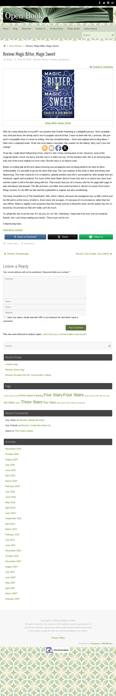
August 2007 (11, 566)
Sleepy (17, 403)
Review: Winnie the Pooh (32, 420)
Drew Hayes (27, 395)
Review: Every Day (14, 369)
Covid (17, 396)
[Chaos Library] (112, 3)
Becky (9, 59)
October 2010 (12, 556)
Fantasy (53, 59)
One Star (106, 396)
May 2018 (10, 502)
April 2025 (10, 475)
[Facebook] (100, 3)
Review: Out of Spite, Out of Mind (92, 253)
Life (97, 396)
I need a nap (11, 364)
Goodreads (63, 59)
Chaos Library (9, 396)
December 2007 (13, 561)
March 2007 (11, 593)
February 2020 (12, 486)
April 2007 (10, 588)
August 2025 (11, 459)
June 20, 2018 (24, 59)
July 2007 (10, 572)
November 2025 (13, 448)
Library (92, 396)
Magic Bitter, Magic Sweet (58, 123)
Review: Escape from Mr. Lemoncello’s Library (28, 375)
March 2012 (11, 529)
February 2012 (12, 534)
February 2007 (12, 599)
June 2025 (10, 470)
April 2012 (10, 524)
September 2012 (13, 518)
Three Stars (12, 243)
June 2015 (10, 513)
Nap (100, 396)
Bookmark (29, 243)
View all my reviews (13, 230)
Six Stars (9, 402)
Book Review (15, 46)
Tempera (95, 643)
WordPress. (107, 643)
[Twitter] (104, 3)
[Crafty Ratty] (108, 3)
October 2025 (12, 454)
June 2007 (10, 577)
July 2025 (10, 464)
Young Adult (80, 403)
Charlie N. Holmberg (103, 67)
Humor (86, 396)
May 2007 (10, 582)
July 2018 (10, 491)
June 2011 (10, 545)
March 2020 (11, 481)
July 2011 (10, 540)
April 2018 (10, 507)
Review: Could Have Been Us (36, 425)
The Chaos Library (24, 431)
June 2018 (10, 497)
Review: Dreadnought (18, 253)
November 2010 (13, 550)
